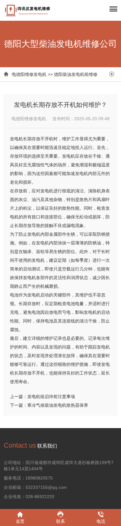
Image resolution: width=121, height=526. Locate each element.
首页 (20, 521)
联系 (60, 521)
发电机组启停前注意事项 (51, 396)
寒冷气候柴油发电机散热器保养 (57, 405)
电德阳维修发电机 (29, 74)
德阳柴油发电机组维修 (75, 74)
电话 (100, 521)
